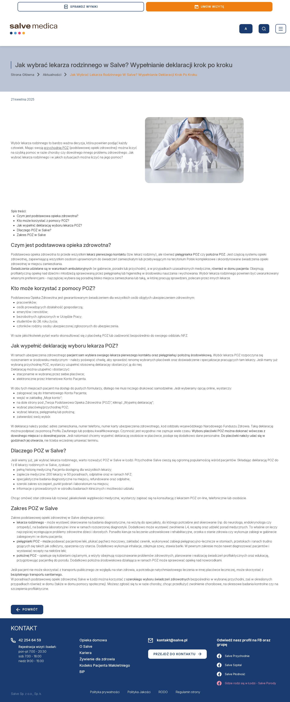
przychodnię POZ (56, 148)
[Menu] (280, 28)
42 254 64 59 (30, 640)
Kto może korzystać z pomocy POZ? (43, 221)
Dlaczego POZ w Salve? (34, 230)
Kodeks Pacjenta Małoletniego (105, 665)
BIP (82, 672)
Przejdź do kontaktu (174, 654)
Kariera (86, 653)
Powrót (30, 609)
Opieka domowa (93, 640)
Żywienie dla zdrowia (97, 659)
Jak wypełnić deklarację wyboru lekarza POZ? (49, 225)
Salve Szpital (233, 665)
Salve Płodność (235, 674)
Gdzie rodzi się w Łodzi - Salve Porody (250, 683)
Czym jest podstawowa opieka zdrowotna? (47, 216)
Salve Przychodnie (237, 656)
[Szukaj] (264, 28)
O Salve (86, 646)
